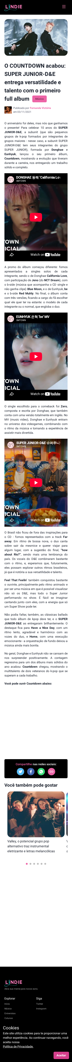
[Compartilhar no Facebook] (20, 771)
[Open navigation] (64, 8)
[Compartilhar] (51, 771)
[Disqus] (36, 913)
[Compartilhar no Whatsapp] (41, 771)
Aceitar (61, 1055)
